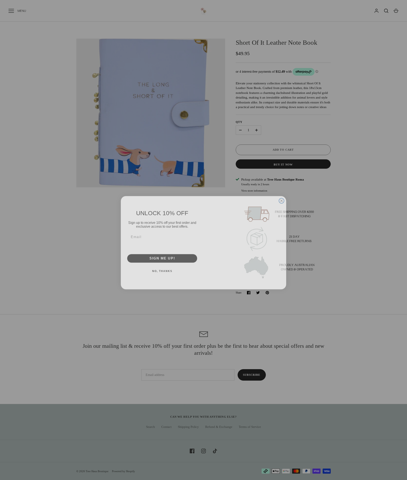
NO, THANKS (162, 268)
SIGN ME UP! (162, 255)
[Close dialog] (281, 182)
